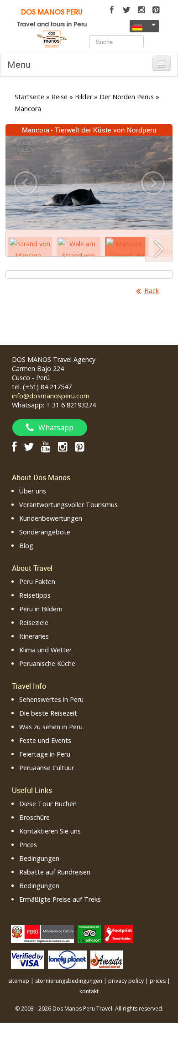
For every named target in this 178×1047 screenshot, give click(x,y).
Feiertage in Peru (44, 754)
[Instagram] (141, 10)
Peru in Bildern (41, 609)
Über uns (32, 491)
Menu (19, 64)
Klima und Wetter (45, 649)
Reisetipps (35, 595)
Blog (26, 545)
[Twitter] (126, 10)
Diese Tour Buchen (48, 803)
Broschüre (34, 817)
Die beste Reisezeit (48, 713)
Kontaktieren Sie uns (50, 831)
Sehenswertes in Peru (51, 699)
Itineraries (34, 636)
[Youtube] (46, 446)
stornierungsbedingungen (68, 981)
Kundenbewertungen (50, 518)
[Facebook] (111, 10)
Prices (28, 844)
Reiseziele (33, 622)
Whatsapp (55, 427)
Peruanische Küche (47, 663)
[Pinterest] (155, 10)
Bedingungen (39, 858)
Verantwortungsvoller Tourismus (68, 504)
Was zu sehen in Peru (51, 726)
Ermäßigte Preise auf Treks (60, 899)
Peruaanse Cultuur (46, 767)
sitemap (18, 981)
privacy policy (126, 981)
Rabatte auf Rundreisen (54, 872)
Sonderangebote (44, 532)
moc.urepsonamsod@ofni (50, 395)
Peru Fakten (37, 581)
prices (158, 981)
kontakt (89, 991)
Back (151, 290)
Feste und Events (45, 740)
